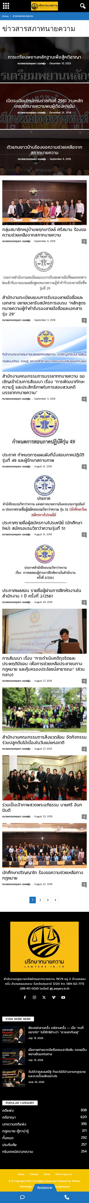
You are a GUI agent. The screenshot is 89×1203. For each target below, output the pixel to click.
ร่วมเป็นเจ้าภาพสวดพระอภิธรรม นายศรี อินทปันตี (42, 808)
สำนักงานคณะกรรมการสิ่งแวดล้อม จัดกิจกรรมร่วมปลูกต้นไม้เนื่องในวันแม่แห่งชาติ (44, 740)
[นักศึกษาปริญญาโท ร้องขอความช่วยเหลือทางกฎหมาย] (44, 845)
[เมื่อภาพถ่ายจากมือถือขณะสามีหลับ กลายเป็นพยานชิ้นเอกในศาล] (13, 1056)
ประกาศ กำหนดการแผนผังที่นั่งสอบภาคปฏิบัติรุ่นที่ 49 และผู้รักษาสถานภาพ (43, 458)
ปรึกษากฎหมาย (63, 1174)
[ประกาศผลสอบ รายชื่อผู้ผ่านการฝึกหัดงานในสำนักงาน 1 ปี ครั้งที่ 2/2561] (44, 563)
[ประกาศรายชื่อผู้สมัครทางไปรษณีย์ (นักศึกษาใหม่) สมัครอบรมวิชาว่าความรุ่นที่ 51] (44, 495)
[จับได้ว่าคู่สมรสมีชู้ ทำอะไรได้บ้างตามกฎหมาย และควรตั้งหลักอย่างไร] (13, 1078)
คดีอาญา (9, 1117)
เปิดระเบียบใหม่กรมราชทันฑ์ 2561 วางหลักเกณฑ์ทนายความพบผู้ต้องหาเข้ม (44, 103)
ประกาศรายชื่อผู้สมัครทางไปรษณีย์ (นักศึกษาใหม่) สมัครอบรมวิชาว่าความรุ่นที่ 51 (42, 525)
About (21, 1174)
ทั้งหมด (7, 1138)
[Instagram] (35, 998)
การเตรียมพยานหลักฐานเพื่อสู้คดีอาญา (44, 57)
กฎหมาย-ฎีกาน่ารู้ (15, 1131)
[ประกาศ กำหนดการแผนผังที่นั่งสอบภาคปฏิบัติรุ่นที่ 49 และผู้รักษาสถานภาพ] (44, 427)
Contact (34, 1174)
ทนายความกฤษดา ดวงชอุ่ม (32, 63)
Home (5, 16)
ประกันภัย (9, 1144)
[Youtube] (64, 998)
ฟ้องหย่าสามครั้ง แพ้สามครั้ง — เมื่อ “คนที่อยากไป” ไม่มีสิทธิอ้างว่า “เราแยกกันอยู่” (56, 1030)
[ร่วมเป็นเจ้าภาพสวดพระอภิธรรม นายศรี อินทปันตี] (44, 777)
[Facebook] (26, 998)
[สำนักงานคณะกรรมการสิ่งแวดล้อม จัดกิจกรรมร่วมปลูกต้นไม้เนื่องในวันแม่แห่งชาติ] (44, 709)
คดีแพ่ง (8, 1110)
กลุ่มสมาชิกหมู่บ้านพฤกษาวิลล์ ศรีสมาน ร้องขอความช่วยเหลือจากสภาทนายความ (44, 232)
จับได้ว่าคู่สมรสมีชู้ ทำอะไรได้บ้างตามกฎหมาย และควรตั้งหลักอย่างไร (57, 1074)
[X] (45, 998)
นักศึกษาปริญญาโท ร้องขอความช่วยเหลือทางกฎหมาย (42, 875)
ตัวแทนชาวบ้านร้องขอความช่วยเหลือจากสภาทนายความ (44, 150)
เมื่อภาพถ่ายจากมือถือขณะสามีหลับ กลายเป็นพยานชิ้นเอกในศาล (57, 1052)
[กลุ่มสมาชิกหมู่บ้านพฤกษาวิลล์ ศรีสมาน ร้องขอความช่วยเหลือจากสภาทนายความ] (44, 202)
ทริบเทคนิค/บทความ (17, 1151)
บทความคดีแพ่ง (14, 1124)
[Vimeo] (55, 998)
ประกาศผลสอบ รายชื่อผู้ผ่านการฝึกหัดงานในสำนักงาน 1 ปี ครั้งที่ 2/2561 (41, 593)
